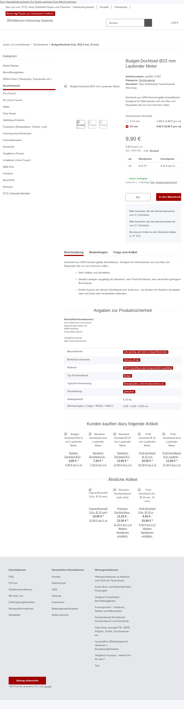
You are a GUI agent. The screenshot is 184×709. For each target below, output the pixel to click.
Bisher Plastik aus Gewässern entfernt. (30, 13)
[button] (159, 23)
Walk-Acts (8, 166)
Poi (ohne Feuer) (12, 100)
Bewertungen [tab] (98, 252)
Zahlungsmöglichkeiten (22, 602)
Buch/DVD (9, 180)
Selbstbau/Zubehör (14, 120)
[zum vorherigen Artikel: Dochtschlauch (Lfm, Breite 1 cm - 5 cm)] (177, 44)
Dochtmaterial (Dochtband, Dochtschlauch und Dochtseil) (112, 619)
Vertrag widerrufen (27, 680)
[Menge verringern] (130, 197)
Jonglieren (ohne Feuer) (17, 160)
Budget (127, 376)
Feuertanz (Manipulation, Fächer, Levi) (25, 126)
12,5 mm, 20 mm (131, 360)
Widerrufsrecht (60, 614)
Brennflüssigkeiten (13, 72)
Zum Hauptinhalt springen (15, 1)
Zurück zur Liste (11, 44)
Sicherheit (8, 146)
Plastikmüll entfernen (20, 589)
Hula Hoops (9, 113)
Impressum (58, 602)
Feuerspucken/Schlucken (17, 133)
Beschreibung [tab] (74, 252)
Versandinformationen (21, 608)
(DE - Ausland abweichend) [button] (163, 182)
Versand (154, 150)
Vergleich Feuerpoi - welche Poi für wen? (113, 657)
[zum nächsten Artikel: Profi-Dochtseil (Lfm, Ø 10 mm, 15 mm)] (169, 44)
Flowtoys (8, 173)
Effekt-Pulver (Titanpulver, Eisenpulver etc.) (27, 79)
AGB (54, 589)
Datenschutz (59, 583)
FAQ (11, 576)
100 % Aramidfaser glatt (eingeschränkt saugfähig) (148, 368)
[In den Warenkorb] (67, 56)
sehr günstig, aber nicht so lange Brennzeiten (145, 352)
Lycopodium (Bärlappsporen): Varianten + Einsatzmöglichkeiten (111, 645)
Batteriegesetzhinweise (65, 608)
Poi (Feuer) (9, 93)
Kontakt (104, 7)
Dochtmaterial (147, 80)
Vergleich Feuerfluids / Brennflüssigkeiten (107, 599)
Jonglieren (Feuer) (13, 153)
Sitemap (56, 595)
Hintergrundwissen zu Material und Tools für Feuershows (112, 578)
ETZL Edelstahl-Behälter (17, 193)
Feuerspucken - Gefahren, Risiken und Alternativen (110, 609)
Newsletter (15, 614)
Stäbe (6, 106)
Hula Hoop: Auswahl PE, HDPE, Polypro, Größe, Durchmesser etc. (113, 631)
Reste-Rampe (11, 65)
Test (97, 665)
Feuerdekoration (12, 140)
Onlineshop (120, 7)
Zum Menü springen (64, 1)
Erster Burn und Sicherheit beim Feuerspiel (113, 588)
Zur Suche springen (41, 1)
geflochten (129, 392)
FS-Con (13, 583)
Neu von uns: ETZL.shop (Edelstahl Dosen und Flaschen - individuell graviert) (50, 7)
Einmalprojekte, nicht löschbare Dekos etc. (144, 384)
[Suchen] (148, 23)
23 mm (155, 126)
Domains (8, 186)
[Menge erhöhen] (146, 197)
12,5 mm (155, 121)
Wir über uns (16, 595)
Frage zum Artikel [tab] (125, 252)
